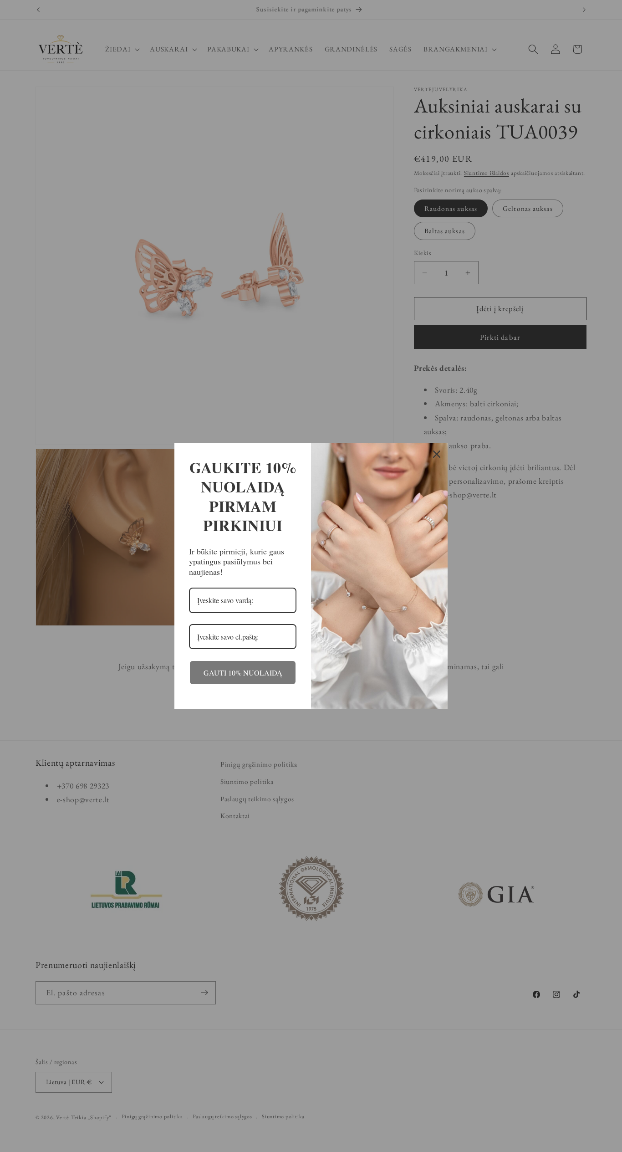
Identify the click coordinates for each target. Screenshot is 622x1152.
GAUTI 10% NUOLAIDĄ (243, 672)
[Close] (437, 454)
